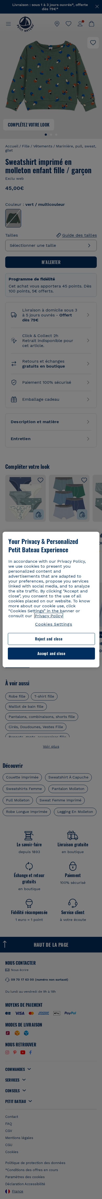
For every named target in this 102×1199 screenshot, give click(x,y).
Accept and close (51, 653)
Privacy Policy (49, 615)
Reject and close (48, 639)
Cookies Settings (53, 624)
